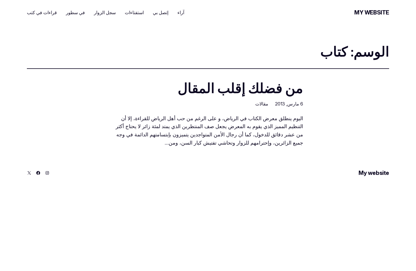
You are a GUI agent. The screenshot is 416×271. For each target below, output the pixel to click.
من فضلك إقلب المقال (240, 88)
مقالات (261, 104)
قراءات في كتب (42, 12)
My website (371, 12)
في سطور (75, 12)
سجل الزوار (105, 12)
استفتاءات (134, 12)
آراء (180, 12)
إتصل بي (160, 12)
